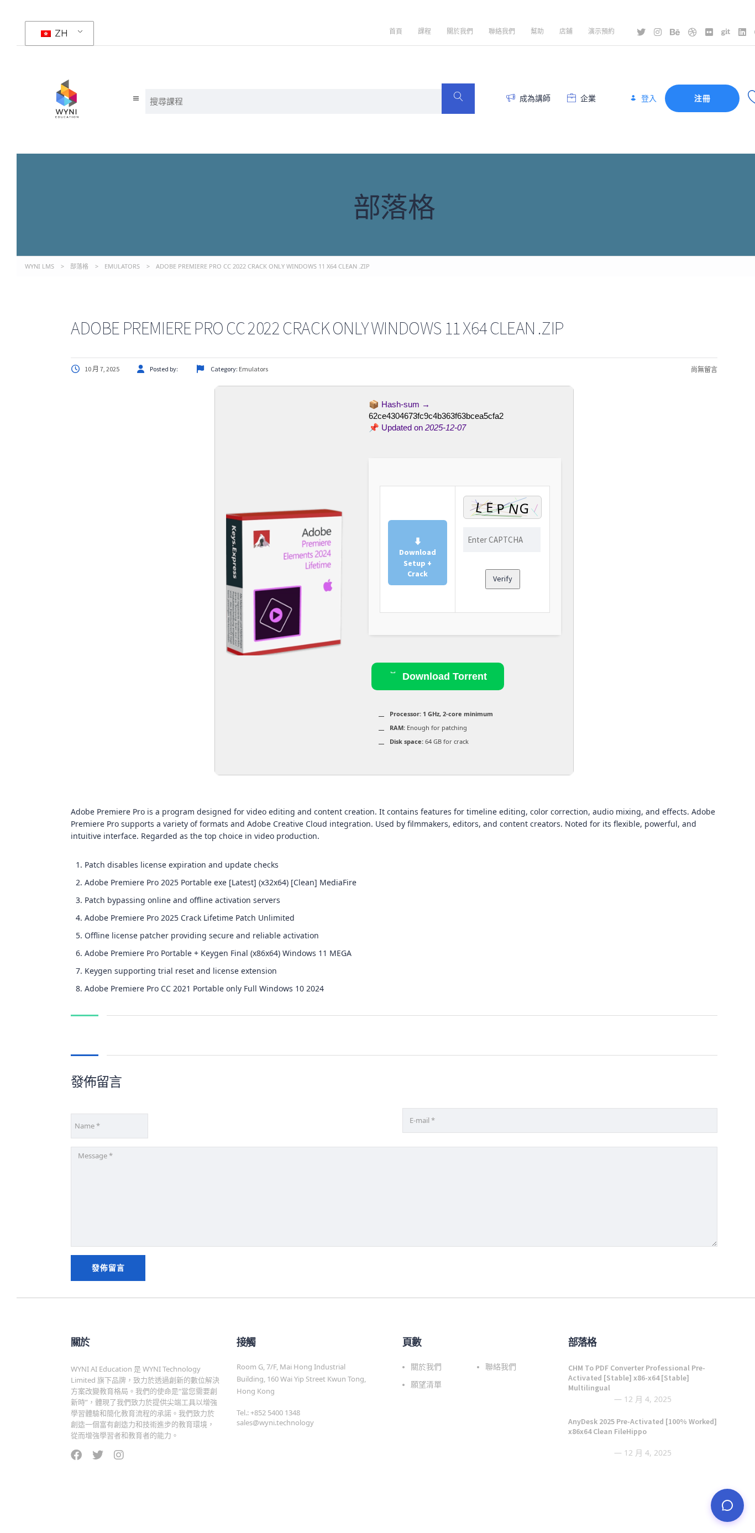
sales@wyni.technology (275, 1422)
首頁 (395, 31)
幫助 (537, 31)
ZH (60, 33)
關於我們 (460, 31)
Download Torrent (443, 676)
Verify (502, 579)
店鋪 (566, 31)
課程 (424, 31)
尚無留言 (703, 369)
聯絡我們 (502, 31)
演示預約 (601, 31)
